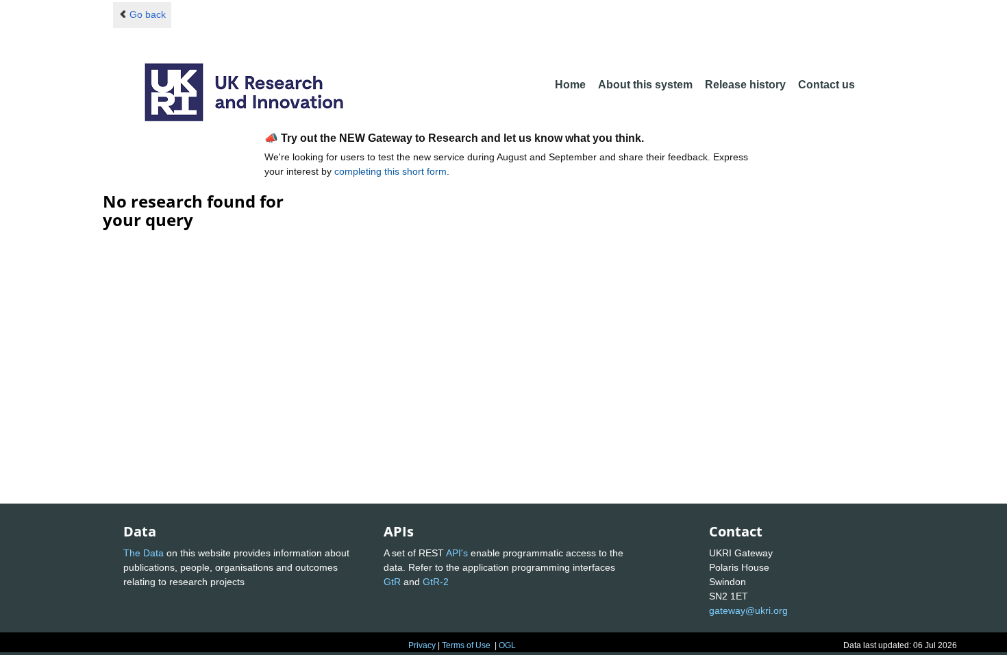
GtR (392, 581)
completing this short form (390, 171)
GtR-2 (436, 581)
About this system (645, 84)
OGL (507, 645)
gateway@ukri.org (748, 610)
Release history (745, 84)
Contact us (826, 84)
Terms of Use (466, 645)
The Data (143, 552)
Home (570, 84)
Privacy (422, 645)
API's (457, 552)
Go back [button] (147, 14)
